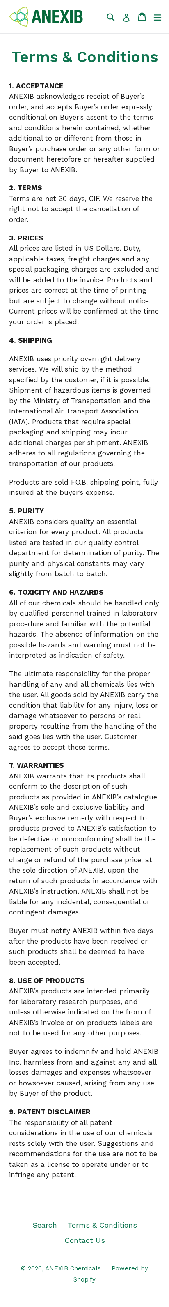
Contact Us (84, 1240)
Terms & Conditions (102, 1225)
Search (44, 1225)
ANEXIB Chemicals (73, 1268)
